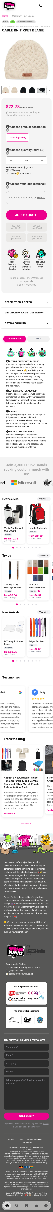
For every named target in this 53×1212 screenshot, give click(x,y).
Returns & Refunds (34, 1139)
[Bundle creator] (26, 1205)
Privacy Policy (33, 1127)
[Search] (17, 1205)
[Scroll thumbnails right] (49, 90)
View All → (44, 499)
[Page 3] (21, 547)
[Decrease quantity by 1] (11, 160)
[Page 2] (17, 547)
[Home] (7, 1205)
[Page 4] (24, 547)
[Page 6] (32, 547)
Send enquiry (26, 1116)
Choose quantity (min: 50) (27, 150)
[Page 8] (40, 547)
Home (5, 16)
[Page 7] (36, 547)
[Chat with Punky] (46, 1205)
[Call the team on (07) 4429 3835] (40, 6)
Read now (8, 813)
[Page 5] (28, 547)
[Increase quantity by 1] (42, 160)
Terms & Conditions (15, 1139)
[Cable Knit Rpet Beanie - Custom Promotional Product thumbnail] (6, 90)
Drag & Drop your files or (26, 197)
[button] (26, 113)
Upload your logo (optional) (28, 184)
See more (26, 823)
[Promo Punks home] (10, 5)
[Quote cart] (36, 1205)
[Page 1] (13, 547)
